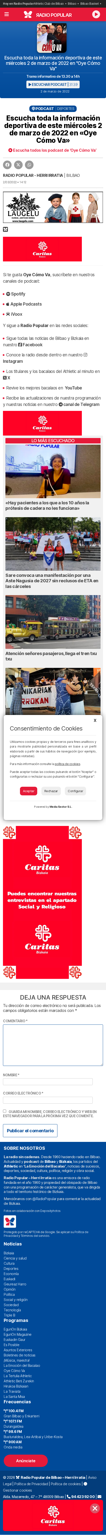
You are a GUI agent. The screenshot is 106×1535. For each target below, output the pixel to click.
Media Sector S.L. (61, 806)
